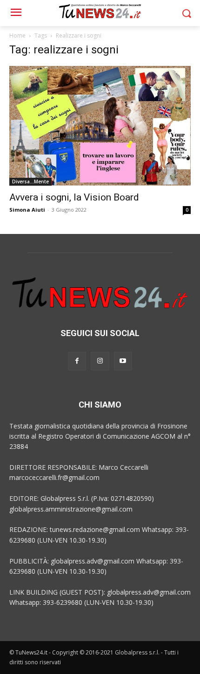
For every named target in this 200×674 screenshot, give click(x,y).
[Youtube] (123, 361)
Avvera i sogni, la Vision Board (74, 197)
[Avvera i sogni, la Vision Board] (100, 126)
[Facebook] (77, 361)
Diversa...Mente (30, 181)
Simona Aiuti (27, 209)
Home (17, 35)
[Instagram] (100, 361)
